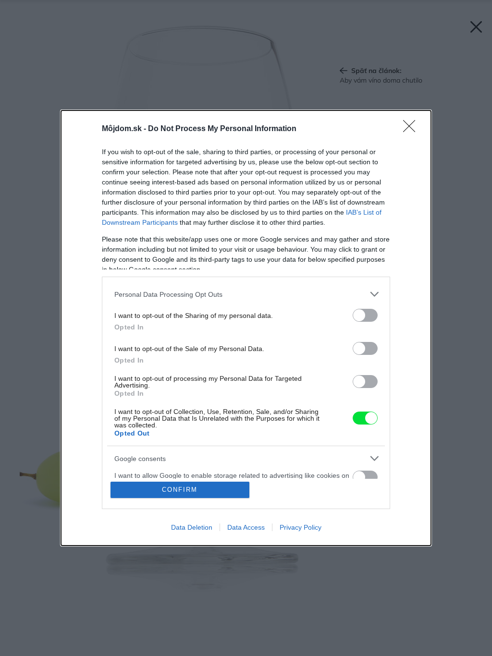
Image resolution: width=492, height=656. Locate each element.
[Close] (412, 129)
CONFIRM (179, 489)
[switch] (365, 315)
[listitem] (246, 294)
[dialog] (246, 328)
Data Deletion (191, 527)
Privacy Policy (300, 527)
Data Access (246, 527)
